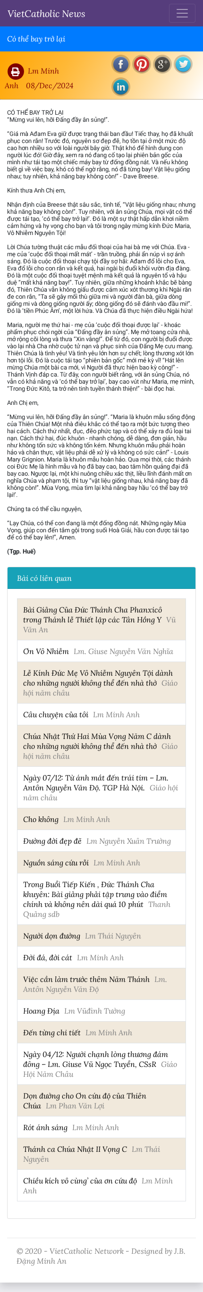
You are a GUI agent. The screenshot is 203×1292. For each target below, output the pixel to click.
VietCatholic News (46, 13)
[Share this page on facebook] (120, 64)
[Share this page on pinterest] (141, 64)
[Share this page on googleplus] (162, 64)
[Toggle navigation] (182, 13)
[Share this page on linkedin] (120, 86)
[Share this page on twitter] (183, 64)
